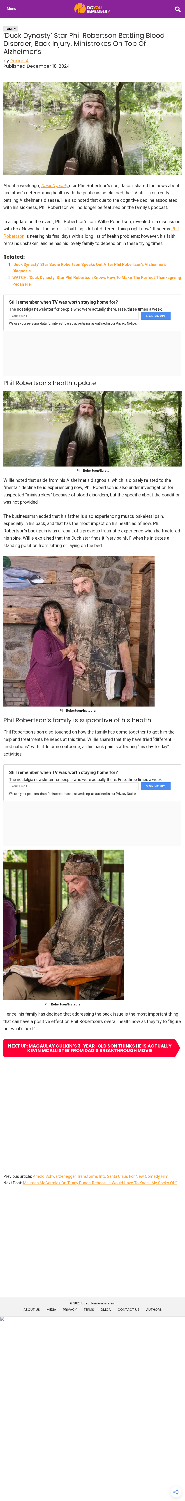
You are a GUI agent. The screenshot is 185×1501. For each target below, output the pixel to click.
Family (10, 29)
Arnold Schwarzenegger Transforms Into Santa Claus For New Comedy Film (100, 1176)
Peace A (19, 61)
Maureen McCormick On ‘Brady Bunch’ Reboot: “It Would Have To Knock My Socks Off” (100, 1182)
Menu (11, 9)
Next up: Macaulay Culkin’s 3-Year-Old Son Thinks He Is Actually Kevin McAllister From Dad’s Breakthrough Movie (89, 1048)
